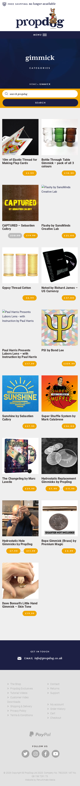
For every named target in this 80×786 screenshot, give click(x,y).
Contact (55, 684)
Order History (57, 709)
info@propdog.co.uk (48, 658)
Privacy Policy (18, 710)
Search (40, 102)
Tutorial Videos (18, 693)
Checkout (55, 717)
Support (55, 693)
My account (57, 704)
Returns (54, 688)
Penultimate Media (46, 779)
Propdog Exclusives (21, 688)
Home (33, 84)
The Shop (15, 684)
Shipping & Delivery (21, 706)
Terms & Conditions (21, 715)
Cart (52, 713)
